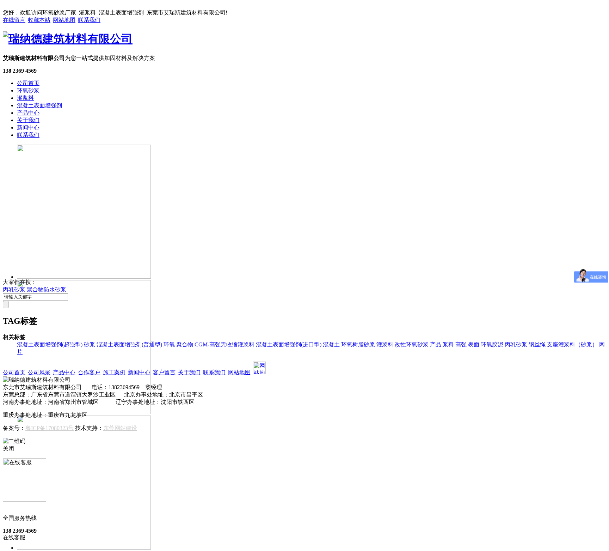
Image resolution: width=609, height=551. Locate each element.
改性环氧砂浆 (412, 344)
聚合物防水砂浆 (46, 289)
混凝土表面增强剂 (39, 105)
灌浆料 (25, 98)
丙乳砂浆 (14, 289)
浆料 (448, 344)
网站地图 (64, 20)
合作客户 (89, 372)
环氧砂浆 (28, 90)
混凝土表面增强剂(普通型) (129, 344)
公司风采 (39, 372)
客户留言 (164, 372)
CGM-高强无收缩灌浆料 (224, 344)
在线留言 (14, 20)
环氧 (169, 344)
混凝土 (331, 344)
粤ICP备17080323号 (49, 428)
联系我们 (89, 20)
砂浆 (89, 344)
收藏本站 (39, 20)
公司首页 (28, 83)
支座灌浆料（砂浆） (572, 344)
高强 (461, 344)
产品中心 (28, 113)
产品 (435, 344)
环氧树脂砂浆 (358, 344)
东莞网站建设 (120, 428)
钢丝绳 (537, 344)
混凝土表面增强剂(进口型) (288, 344)
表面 (473, 344)
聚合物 (184, 344)
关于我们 (28, 120)
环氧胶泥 (492, 344)
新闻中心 (28, 128)
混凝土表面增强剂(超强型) (49, 344)
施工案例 (114, 372)
